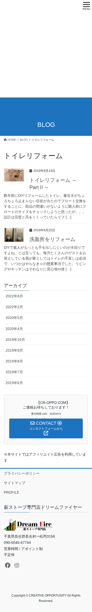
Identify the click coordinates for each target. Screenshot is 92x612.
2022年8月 (14, 296)
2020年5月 (14, 318)
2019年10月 (15, 340)
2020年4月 (14, 329)
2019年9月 (14, 350)
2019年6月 (14, 383)
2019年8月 (14, 361)
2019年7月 (14, 372)
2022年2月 (14, 307)
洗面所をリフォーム (52, 239)
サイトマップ (14, 483)
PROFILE (11, 492)
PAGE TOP (84, 589)
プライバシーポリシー (22, 473)
